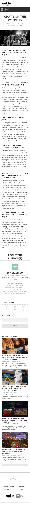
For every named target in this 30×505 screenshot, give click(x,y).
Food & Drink (14, 24)
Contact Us (13, 486)
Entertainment (11, 25)
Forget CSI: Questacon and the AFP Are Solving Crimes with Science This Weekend (14, 389)
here (5, 78)
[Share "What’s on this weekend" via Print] (23, 310)
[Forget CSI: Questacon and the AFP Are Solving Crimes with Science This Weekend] (15, 377)
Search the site (21, 486)
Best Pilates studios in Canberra (15, 285)
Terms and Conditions (9, 489)
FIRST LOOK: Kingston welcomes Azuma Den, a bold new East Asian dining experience (15, 292)
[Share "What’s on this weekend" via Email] (15, 310)
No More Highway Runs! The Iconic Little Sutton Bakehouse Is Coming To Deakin (14, 357)
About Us (5, 486)
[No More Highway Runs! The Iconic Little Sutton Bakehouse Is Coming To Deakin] (15, 346)
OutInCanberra (15, 273)
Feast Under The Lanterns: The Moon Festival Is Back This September (13, 451)
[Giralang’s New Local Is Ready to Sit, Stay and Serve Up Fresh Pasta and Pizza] (15, 409)
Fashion (24, 24)
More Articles (15, 465)
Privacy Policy (20, 489)
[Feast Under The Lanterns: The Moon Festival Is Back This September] (15, 440)
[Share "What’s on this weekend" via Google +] (23, 306)
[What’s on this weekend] (15, 38)
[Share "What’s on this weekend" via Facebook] (6, 306)
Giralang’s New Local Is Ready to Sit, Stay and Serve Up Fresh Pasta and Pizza (15, 420)
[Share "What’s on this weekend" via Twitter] (15, 306)
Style (21, 25)
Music (17, 25)
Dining (20, 24)
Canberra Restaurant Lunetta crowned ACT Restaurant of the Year (15, 288)
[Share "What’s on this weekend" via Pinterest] (6, 310)
